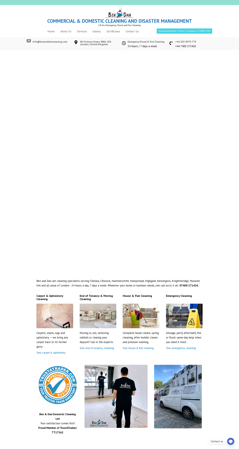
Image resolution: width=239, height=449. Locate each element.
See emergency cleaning (181, 348)
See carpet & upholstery (51, 352)
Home (51, 31)
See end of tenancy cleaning (97, 348)
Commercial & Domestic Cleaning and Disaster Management (119, 21)
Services (82, 31)
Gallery (97, 31)
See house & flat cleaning (138, 348)
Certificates (113, 31)
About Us (65, 31)
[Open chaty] (230, 441)
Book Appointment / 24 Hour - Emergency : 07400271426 (184, 31)
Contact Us (132, 31)
